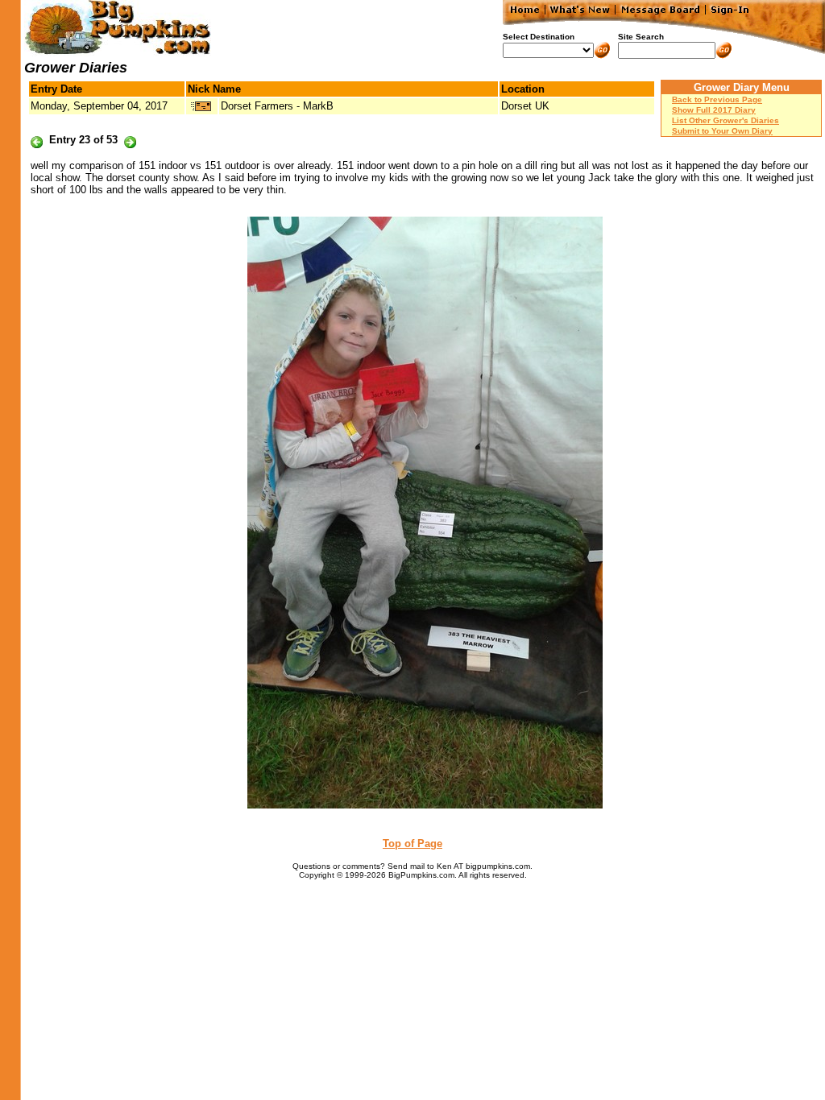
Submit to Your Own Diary (722, 130)
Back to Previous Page (717, 99)
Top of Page (412, 843)
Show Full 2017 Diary (714, 109)
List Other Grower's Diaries (725, 120)
